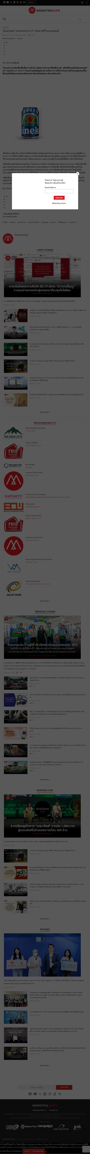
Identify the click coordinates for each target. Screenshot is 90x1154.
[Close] (77, 173)
